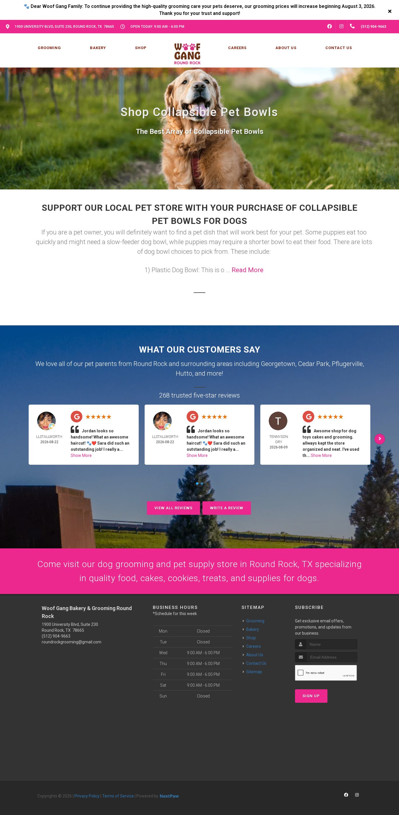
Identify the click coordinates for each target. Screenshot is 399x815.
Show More (81, 455)
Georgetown (278, 363)
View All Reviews (173, 508)
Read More (247, 270)
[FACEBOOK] (329, 26)
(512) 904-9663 (56, 636)
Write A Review (226, 508)
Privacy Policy (87, 796)
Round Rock (150, 363)
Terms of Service (118, 796)
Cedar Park (313, 363)
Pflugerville (347, 363)
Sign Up (311, 696)
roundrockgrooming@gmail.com (71, 642)
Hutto (184, 373)
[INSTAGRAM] (341, 26)
